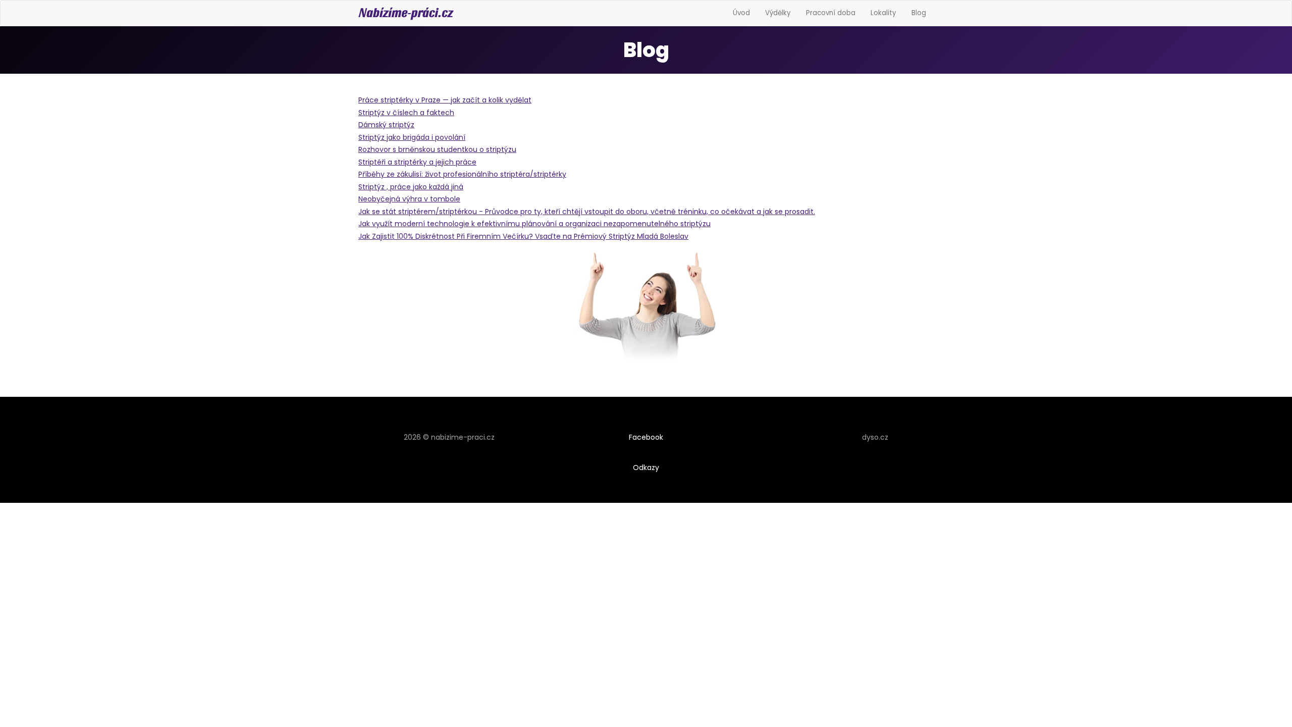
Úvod (741, 13)
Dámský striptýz (386, 125)
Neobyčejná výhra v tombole (409, 199)
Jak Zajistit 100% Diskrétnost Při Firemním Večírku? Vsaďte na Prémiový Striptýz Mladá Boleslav (523, 236)
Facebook (646, 437)
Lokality (883, 13)
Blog (918, 13)
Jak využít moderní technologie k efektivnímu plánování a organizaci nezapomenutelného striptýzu (534, 224)
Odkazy (646, 467)
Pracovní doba (830, 13)
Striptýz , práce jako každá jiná (410, 187)
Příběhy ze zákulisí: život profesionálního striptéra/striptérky (462, 174)
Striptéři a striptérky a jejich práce (417, 162)
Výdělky (778, 13)
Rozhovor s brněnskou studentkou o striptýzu (437, 149)
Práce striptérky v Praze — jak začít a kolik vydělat (444, 100)
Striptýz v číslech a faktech (406, 113)
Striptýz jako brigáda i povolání (411, 137)
